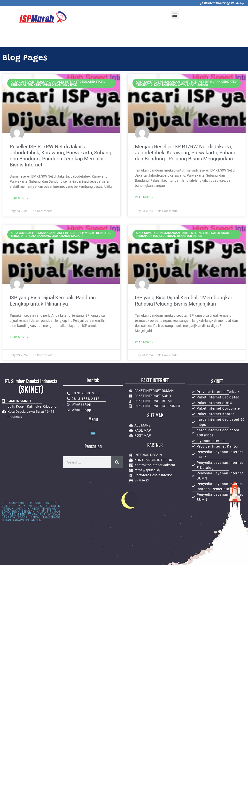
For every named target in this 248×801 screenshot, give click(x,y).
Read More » (19, 198)
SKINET (217, 381)
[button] (175, 15)
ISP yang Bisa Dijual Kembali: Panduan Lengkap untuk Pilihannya (53, 301)
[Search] (117, 462)
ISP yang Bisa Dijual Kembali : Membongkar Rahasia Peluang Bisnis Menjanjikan (183, 301)
